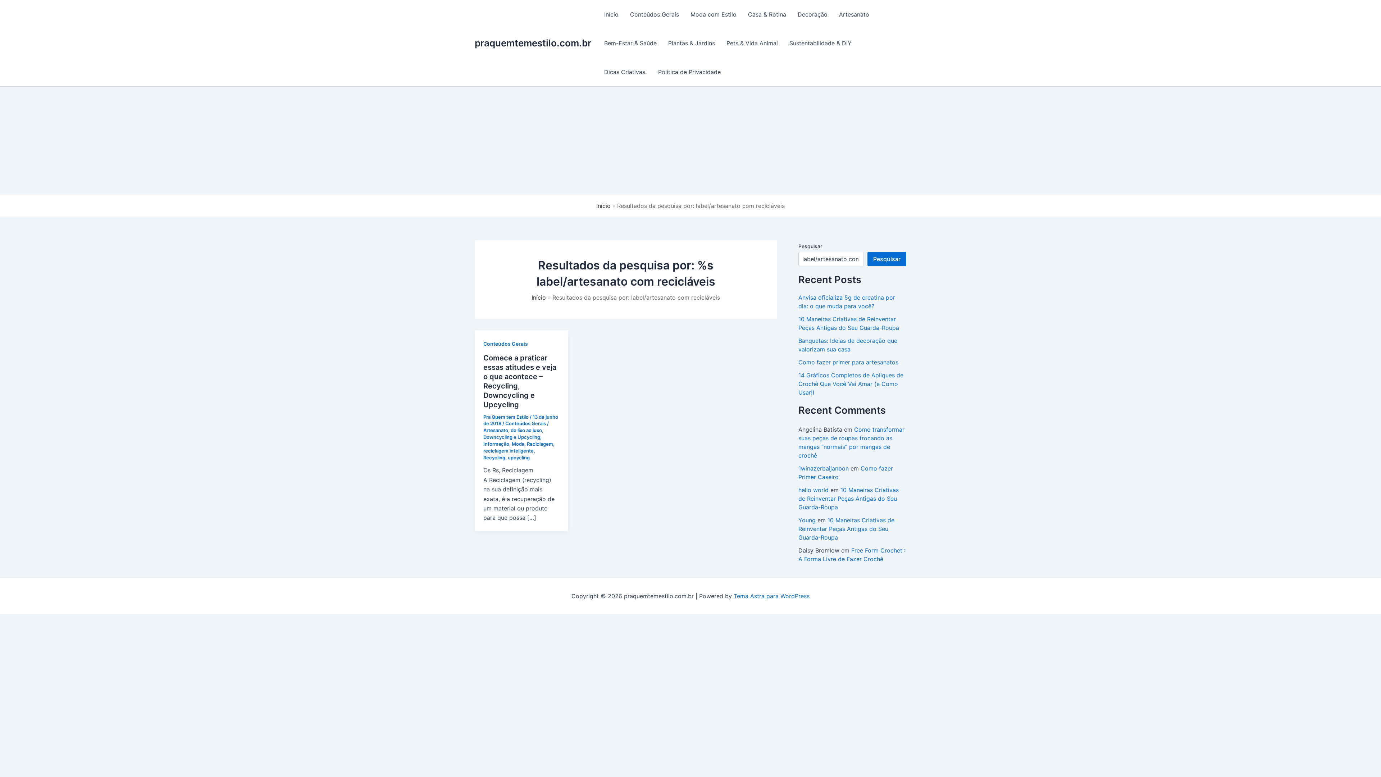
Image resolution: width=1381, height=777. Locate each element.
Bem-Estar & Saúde (630, 43)
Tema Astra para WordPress (772, 596)
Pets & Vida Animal (752, 43)
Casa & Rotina (767, 14)
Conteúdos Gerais (654, 14)
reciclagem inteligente (508, 451)
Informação (496, 444)
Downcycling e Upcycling (511, 437)
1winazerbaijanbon (823, 468)
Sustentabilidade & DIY (820, 43)
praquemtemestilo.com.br (533, 43)
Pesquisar (810, 246)
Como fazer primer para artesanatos (848, 362)
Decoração (813, 14)
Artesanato (854, 14)
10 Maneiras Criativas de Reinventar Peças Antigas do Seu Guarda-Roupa (848, 498)
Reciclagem (540, 444)
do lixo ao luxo (526, 430)
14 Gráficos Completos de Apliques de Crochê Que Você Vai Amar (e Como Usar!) (850, 384)
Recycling (494, 457)
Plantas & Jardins (691, 43)
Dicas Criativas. (625, 72)
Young (807, 520)
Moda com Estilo (713, 14)
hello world (813, 490)
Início (611, 14)
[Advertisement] (690, 140)
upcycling (519, 457)
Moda (518, 444)
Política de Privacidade (689, 72)
